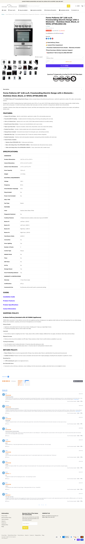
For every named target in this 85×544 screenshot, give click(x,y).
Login (78, 6)
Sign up (25, 527)
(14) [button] (23, 380)
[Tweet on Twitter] (48, 38)
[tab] (4, 390)
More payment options (64, 68)
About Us (3, 521)
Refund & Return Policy (6, 517)
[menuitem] (4, 10)
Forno (48, 26)
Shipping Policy (5, 524)
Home (3, 14)
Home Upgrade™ (5, 538)
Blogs (3, 526)
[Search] (68, 6)
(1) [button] (23, 382)
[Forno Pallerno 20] (3, 62)
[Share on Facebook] (46, 38)
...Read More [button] (76, 399)
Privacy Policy (4, 515)
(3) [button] (23, 381)
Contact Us (4, 523)
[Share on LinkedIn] (50, 38)
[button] (42, 89)
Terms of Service (5, 519)
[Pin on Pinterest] (52, 38)
